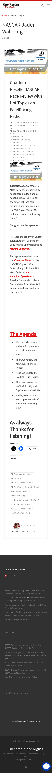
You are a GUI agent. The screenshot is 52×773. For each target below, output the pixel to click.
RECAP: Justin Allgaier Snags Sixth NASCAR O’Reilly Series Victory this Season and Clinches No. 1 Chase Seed (25, 655)
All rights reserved (23, 760)
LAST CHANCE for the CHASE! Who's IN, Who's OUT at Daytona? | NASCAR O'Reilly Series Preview (26, 613)
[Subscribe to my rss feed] (26, 767)
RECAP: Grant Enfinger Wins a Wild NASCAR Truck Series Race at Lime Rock (24, 664)
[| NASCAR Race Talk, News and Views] (11, 5)
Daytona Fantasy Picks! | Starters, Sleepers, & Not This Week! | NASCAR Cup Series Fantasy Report (24, 592)
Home (4, 15)
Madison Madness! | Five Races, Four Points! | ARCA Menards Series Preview (25, 606)
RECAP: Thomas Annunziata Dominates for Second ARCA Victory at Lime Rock (25, 671)
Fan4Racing (28, 526)
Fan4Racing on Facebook (17, 693)
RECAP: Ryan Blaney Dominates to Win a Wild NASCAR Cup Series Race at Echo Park (23, 646)
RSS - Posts (11, 575)
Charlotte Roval (22, 260)
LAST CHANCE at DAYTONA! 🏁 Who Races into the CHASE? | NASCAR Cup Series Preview (25, 599)
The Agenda (23, 334)
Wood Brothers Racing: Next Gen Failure (21, 677)
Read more (9, 632)
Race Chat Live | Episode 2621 (17, 619)
